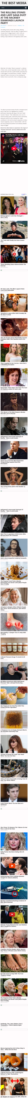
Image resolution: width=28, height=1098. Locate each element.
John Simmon (3, 25)
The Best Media (14, 3)
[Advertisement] (14, 52)
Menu (2, 7)
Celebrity (20, 25)
